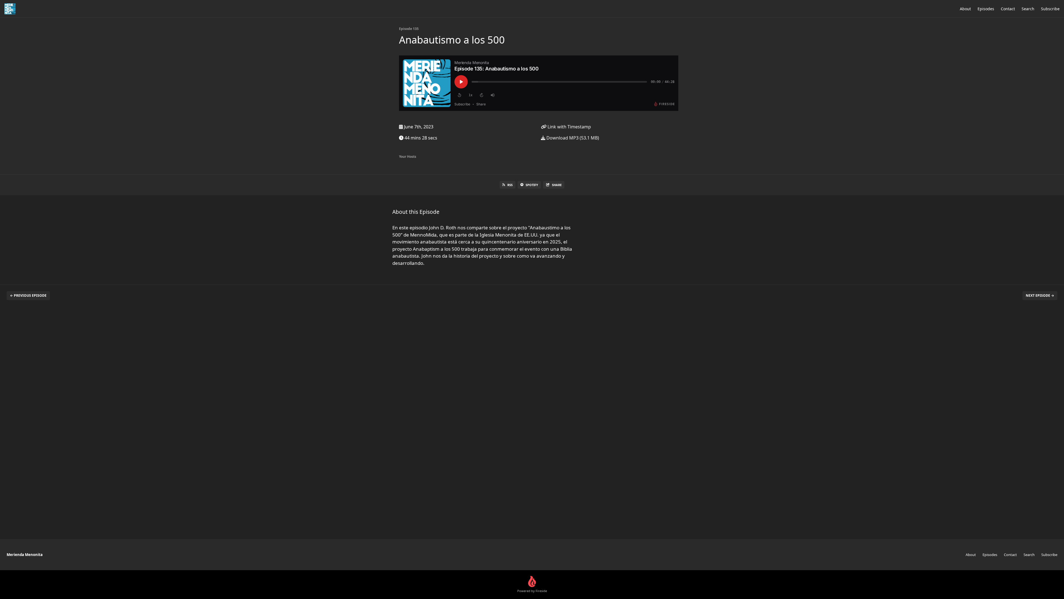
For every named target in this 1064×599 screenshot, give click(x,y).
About (965, 8)
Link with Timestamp (568, 127)
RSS (510, 185)
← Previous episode (28, 295)
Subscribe (1050, 8)
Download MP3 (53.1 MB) (572, 138)
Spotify (532, 185)
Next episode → (1040, 295)
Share (557, 185)
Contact (1008, 8)
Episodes (986, 8)
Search (1028, 8)
